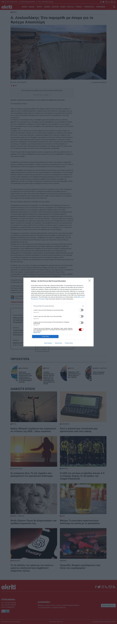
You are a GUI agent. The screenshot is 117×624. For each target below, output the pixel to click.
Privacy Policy (69, 343)
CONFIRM (45, 336)
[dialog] (58, 312)
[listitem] (58, 306)
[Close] (90, 281)
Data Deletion (48, 343)
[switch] (81, 310)
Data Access (58, 343)
